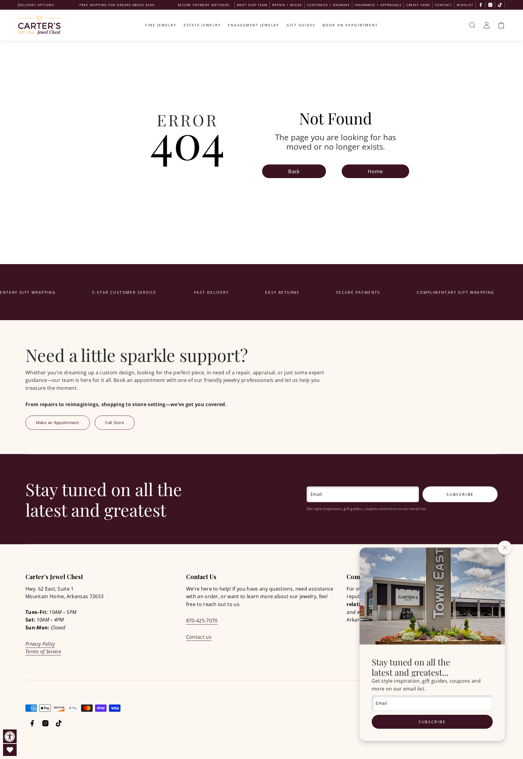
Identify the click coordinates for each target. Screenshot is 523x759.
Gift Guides (301, 25)
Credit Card (418, 5)
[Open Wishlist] (10, 750)
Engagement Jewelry (253, 25)
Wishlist (465, 5)
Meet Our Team (252, 5)
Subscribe (432, 721)
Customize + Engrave (328, 5)
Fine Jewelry (160, 25)
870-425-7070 (202, 620)
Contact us (199, 637)
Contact (443, 5)
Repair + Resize (287, 5)
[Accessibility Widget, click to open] (10, 736)
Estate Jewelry (202, 25)
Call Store (114, 422)
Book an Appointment (350, 25)
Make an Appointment (57, 422)
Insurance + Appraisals (378, 5)
